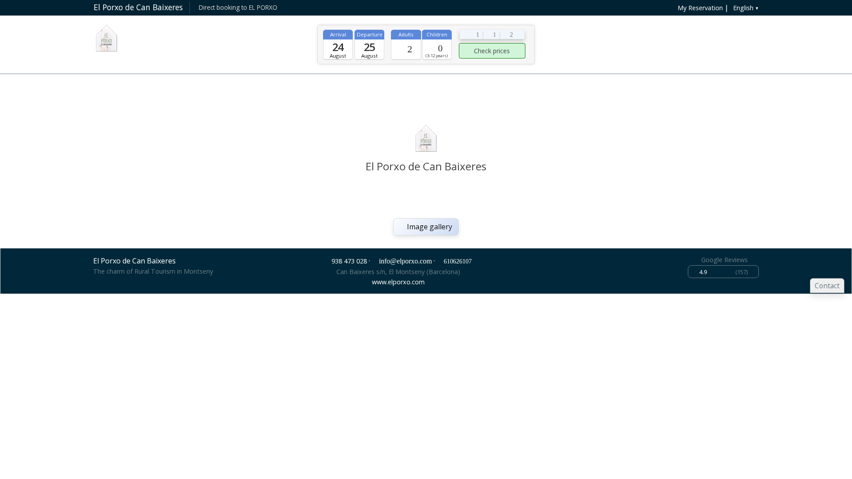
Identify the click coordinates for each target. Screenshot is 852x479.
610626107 (458, 261)
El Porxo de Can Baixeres (138, 7)
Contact (827, 286)
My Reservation (699, 8)
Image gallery (428, 227)
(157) (723, 272)
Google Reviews (724, 259)
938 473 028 (349, 261)
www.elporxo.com (398, 282)
